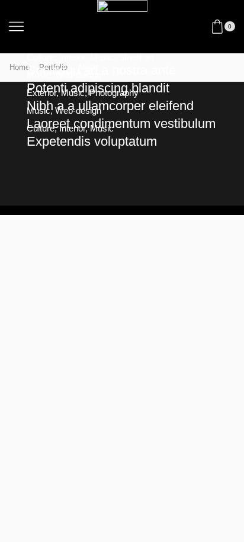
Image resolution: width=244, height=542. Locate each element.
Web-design (78, 75)
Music (102, 57)
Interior (72, 57)
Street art (136, 57)
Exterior (41, 93)
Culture (40, 57)
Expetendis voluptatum (92, 141)
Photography (114, 93)
